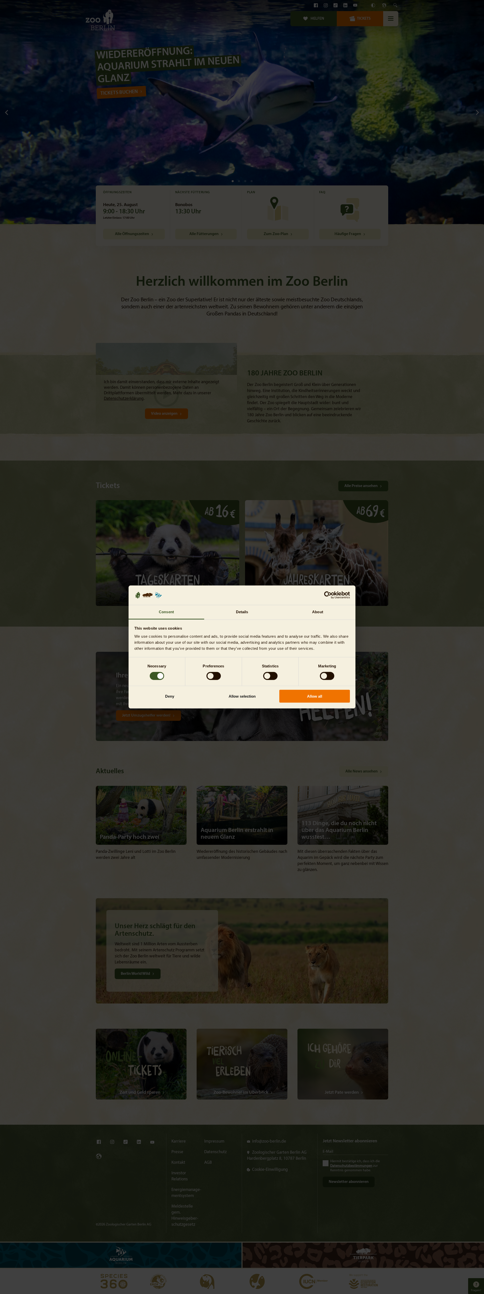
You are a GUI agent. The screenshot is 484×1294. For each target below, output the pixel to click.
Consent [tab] (166, 612)
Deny (169, 696)
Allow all (314, 696)
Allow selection (242, 696)
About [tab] (317, 612)
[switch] (213, 676)
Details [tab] (242, 612)
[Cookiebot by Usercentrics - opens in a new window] (328, 595)
